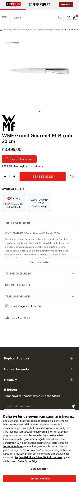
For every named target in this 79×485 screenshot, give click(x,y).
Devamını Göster (39, 262)
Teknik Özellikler (18, 273)
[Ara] (60, 18)
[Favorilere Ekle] (72, 176)
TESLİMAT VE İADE (17, 296)
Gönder (73, 406)
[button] (39, 111)
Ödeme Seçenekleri (19, 285)
